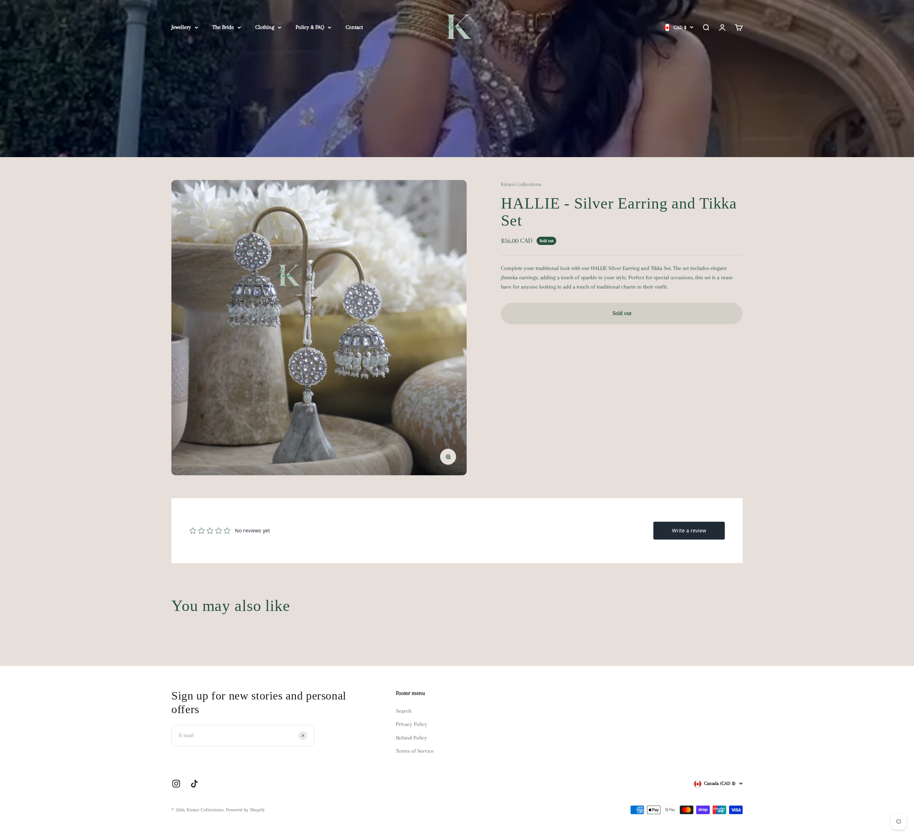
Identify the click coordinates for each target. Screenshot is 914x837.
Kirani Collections (521, 184)
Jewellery (181, 27)
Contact (354, 27)
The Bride (223, 27)
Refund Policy (411, 738)
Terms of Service (415, 751)
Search (403, 711)
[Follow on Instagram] (176, 783)
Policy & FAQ (310, 27)
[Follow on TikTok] (194, 783)
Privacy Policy (411, 724)
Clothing (264, 27)
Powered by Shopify (245, 809)
